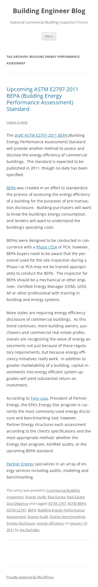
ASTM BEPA (77, 503)
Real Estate (56, 496)
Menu (49, 36)
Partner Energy (20, 463)
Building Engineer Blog (49, 11)
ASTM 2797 (57, 503)
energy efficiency (50, 523)
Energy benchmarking (67, 516)
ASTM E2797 (16, 510)
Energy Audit (35, 496)
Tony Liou (39, 398)
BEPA (11, 187)
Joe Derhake (29, 529)
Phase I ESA (46, 247)
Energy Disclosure (21, 523)
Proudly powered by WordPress (30, 577)
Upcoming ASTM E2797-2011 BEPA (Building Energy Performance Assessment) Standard (42, 99)
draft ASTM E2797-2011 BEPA (41, 135)
